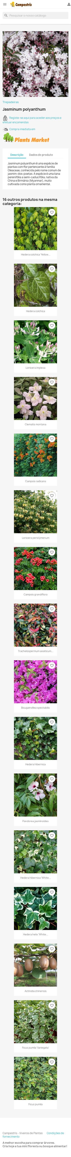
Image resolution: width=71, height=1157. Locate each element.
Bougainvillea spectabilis (35, 707)
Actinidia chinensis (36, 991)
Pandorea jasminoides (35, 821)
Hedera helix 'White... (35, 934)
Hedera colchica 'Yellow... (35, 254)
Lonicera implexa (35, 367)
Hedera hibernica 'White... (35, 877)
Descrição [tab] (16, 155)
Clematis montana (35, 424)
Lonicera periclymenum (35, 537)
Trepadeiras (11, 102)
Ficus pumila (35, 1104)
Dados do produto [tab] (41, 155)
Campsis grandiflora (35, 594)
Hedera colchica (35, 311)
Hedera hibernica (35, 764)
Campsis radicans (35, 481)
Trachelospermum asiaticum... (35, 651)
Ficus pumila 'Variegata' (35, 1047)
